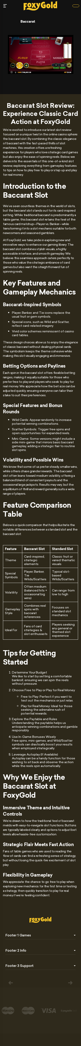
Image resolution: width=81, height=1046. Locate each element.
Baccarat (27, 21)
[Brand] (75, 5)
